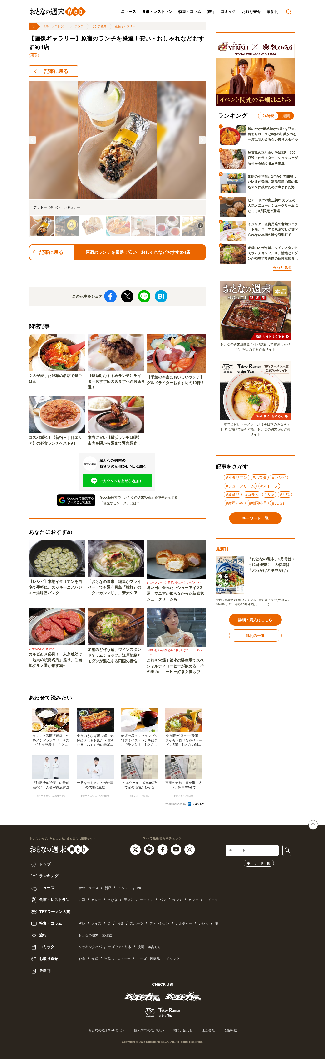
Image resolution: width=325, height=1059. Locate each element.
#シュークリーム (240, 486)
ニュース (128, 12)
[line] (149, 849)
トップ (44, 864)
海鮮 (94, 959)
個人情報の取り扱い (149, 1030)
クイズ (96, 923)
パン (162, 900)
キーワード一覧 (258, 863)
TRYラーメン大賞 (54, 912)
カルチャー (184, 923)
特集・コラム (189, 12)
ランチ (79, 26)
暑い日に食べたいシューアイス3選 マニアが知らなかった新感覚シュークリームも (175, 593)
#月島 (285, 494)
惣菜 (107, 959)
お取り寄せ (251, 12)
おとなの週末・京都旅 (95, 935)
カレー (96, 900)
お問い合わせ (183, 1030)
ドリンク (172, 959)
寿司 (82, 900)
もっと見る (282, 267)
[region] (117, 159)
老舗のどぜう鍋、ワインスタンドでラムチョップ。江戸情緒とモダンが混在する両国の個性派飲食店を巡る (114, 656)
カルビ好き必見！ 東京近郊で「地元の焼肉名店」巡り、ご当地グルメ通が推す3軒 (55, 660)
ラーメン (146, 900)
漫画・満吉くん (149, 947)
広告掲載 (230, 1030)
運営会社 (208, 1030)
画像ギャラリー (125, 26)
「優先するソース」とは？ (120, 503)
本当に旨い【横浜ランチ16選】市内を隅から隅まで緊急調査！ (115, 440)
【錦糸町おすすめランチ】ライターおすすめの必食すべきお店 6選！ (116, 381)
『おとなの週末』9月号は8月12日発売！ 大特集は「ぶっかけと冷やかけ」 (271, 564)
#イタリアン (236, 477)
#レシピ (279, 477)
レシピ (203, 923)
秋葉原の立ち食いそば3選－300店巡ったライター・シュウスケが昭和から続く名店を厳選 (273, 158)
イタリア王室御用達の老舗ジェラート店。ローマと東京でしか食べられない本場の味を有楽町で (273, 229)
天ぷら (129, 900)
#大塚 (269, 494)
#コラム (252, 494)
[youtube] (176, 849)
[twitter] (136, 849)
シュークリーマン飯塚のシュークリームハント (174, 582)
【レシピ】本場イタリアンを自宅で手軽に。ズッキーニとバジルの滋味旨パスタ (55, 587)
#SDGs (278, 503)
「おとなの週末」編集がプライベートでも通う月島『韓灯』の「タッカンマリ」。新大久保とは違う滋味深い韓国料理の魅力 (114, 587)
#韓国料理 (257, 503)
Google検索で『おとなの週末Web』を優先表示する (139, 497)
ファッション (159, 923)
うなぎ (113, 900)
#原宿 (33, 55)
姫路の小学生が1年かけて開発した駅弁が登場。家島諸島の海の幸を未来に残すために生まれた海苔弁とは (273, 182)
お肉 (82, 959)
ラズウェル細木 (119, 947)
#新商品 (233, 494)
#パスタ (259, 477)
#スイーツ (269, 486)
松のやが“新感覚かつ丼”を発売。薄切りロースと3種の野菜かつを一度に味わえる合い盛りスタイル (273, 134)
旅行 (211, 12)
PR (139, 888)
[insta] (189, 849)
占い (82, 923)
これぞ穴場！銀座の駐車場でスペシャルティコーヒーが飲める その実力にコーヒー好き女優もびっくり (175, 666)
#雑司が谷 (234, 503)
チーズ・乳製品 (148, 959)
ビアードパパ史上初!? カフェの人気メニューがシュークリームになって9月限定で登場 (273, 205)
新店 (108, 888)
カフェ (193, 900)
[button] (32, 140)
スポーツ (136, 923)
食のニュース (88, 888)
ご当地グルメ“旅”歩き (42, 648)
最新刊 (272, 12)
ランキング (48, 876)
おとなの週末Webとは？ (106, 1030)
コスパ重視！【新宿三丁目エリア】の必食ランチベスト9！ (55, 440)
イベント (124, 888)
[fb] (163, 849)
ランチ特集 (99, 26)
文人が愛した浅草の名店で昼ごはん (55, 378)
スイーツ (211, 900)
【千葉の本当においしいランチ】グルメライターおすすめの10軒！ (175, 380)
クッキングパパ (90, 947)
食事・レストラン (157, 12)
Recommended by (175, 804)
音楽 (120, 923)
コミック (228, 12)
